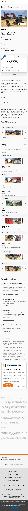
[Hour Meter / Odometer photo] (25, 144)
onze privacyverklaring (8, 505)
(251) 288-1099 (6, 331)
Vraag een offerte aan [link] (8, 385)
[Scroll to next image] (25, 132)
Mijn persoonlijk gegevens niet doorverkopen (14, 490)
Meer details (6, 306)
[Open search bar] (20, 2)
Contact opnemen (18, 464)
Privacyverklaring (9, 489)
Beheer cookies (22, 504)
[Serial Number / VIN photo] (25, 138)
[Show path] (6, 6)
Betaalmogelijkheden (8, 320)
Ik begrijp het (14, 508)
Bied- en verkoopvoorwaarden (10, 294)
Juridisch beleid (18, 489)
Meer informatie (21, 386)
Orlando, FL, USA (15, 70)
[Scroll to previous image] (2, 132)
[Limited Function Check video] (25, 167)
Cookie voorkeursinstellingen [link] (14, 492)
